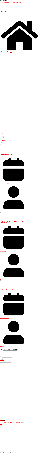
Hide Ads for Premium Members (5, 140)
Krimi (2, 134)
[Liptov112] (19, 50)
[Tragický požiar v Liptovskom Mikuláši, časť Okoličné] (7, 287)
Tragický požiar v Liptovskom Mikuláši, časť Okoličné (8, 289)
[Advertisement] (14, 18)
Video (2, 138)
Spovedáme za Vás (4, 137)
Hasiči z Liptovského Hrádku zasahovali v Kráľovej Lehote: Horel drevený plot (11, 2)
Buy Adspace (3, 139)
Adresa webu (1, 359)
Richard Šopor (2, 279)
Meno (1, 356)
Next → (2, 151)
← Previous (3, 150)
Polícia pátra (3, 136)
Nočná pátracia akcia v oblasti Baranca (6, 154)
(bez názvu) (3, 423)
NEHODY (3, 133)
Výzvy (2, 135)
